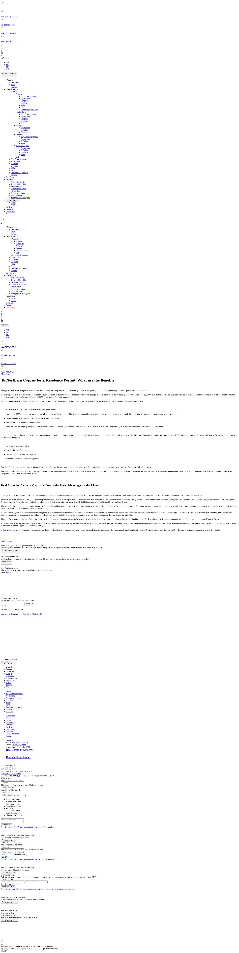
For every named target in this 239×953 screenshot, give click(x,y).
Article (13, 205)
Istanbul (19, 134)
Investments (10, 722)
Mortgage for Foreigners (20, 198)
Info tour (9, 731)
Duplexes (24, 103)
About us (10, 80)
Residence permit (18, 186)
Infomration (10, 716)
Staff (13, 85)
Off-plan (24, 101)
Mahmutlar (10, 680)
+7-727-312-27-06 (8, 33)
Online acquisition (18, 193)
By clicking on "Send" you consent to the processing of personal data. (28, 859)
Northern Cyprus (22, 146)
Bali (17, 157)
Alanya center (11, 678)
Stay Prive (10, 177)
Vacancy (14, 87)
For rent (14, 175)
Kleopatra (10, 676)
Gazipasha (20, 112)
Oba (7, 687)
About (8, 718)
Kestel (8, 683)
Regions (14, 92)
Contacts (9, 209)
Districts (9, 667)
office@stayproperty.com (11, 773)
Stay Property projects (29, 96)
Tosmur (9, 685)
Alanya (19, 94)
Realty (8, 691)
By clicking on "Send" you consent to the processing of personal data (28, 827)
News (13, 202)
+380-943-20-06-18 (9, 41)
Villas (23, 105)
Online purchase (12, 734)
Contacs (9, 736)
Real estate (11, 89)
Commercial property (29, 110)
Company (15, 82)
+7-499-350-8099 (8, 25)
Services (10, 180)
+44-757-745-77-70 (9, 17)
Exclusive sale (16, 195)
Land (23, 107)
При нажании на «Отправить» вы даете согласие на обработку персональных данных (37, 889)
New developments (13, 698)
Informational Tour (18, 189)
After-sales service (18, 182)
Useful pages (11, 200)
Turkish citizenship (18, 184)
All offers (9, 711)
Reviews (9, 207)
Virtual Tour (16, 191)
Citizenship (10, 307)
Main (3, 374)
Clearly (4, 951)
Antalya (19, 125)
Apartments (25, 98)
